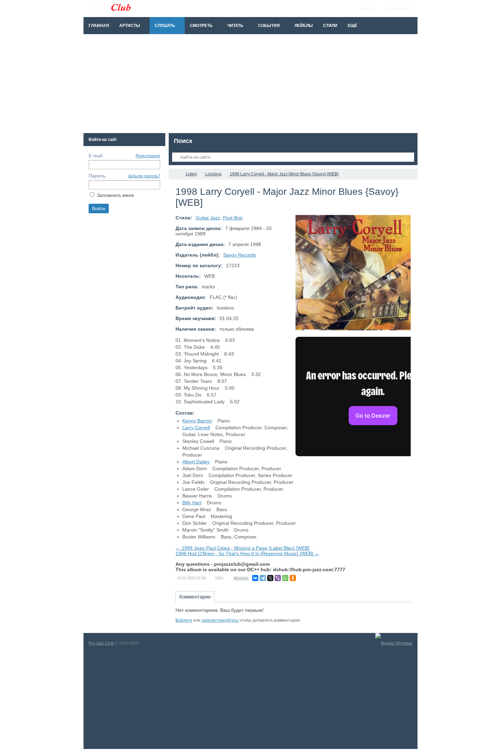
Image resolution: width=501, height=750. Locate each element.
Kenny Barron (197, 420)
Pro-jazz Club (101, 643)
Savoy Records (239, 255)
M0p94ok (241, 578)
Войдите (184, 620)
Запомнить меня (115, 195)
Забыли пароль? (144, 176)
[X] (270, 578)
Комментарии (195, 597)
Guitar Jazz (208, 217)
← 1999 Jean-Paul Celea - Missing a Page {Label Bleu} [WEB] (242, 548)
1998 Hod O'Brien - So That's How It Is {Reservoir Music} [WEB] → (247, 553)
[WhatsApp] (285, 578)
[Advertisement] (251, 85)
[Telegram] (263, 578)
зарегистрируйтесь (220, 620)
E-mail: (96, 155)
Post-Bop (233, 217)
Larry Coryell (196, 427)
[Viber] (278, 578)
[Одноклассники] (293, 578)
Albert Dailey (196, 461)
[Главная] (175, 174)
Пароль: (98, 175)
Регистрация (148, 156)
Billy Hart (191, 502)
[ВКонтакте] (255, 578)
